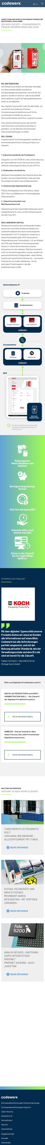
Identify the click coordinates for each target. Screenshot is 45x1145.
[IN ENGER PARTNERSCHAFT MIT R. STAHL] (22, 872)
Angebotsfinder (7, 1134)
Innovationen (6, 1120)
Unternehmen (6, 1129)
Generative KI (6, 1116)
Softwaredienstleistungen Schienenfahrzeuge (20, 1103)
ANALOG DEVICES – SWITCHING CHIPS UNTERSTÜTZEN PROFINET (21, 956)
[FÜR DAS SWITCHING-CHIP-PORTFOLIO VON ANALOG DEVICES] (22, 935)
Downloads (6, 1142)
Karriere (4, 1124)
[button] (35, 4)
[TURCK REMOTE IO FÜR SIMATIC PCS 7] (22, 812)
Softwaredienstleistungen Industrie (16, 1107)
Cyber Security (7, 1111)
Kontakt (4, 1138)
